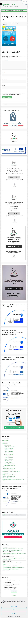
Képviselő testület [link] (7, 445)
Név (3, 72)
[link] (1, 4)
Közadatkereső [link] (6, 440)
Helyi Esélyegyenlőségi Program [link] (9, 474)
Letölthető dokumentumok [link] (9, 470)
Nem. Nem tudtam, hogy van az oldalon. (12, 584)
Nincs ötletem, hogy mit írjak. (10, 588)
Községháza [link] (5, 443)
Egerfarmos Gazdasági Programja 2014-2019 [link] (11, 471)
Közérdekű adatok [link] (6, 442)
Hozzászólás (5, 60)
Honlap (3, 85)
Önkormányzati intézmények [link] (9, 465)
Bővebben (14, 613)
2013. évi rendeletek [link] (9, 454)
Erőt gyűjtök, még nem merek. (11, 587)
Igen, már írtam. (8, 582)
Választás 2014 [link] (6, 473)
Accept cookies (14, 606)
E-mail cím (4, 79)
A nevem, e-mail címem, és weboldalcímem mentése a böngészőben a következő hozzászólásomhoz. (13, 94)
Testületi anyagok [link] (8, 460)
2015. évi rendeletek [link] (9, 451)
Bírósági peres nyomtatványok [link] (9, 476)
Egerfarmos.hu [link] (9, 4)
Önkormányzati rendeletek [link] (10, 446)
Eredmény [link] (14, 595)
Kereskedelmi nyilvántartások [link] (8, 477)
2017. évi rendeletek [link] (9, 448)
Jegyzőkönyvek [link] (9, 462)
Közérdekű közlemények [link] (10, 463)
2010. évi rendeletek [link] (9, 459)
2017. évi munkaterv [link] (9, 449)
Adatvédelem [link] (10, 616)
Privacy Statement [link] (16, 616)
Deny (14, 609)
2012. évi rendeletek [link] (9, 456)
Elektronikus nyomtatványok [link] (9, 468)
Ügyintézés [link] (5, 466)
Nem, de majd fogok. (9, 585)
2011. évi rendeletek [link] (9, 457)
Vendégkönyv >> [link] (5, 570)
